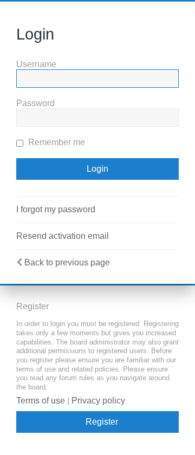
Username (36, 64)
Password (35, 103)
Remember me (55, 142)
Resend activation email (62, 235)
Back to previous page (67, 262)
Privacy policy (98, 400)
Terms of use (40, 400)
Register (102, 421)
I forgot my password (55, 209)
